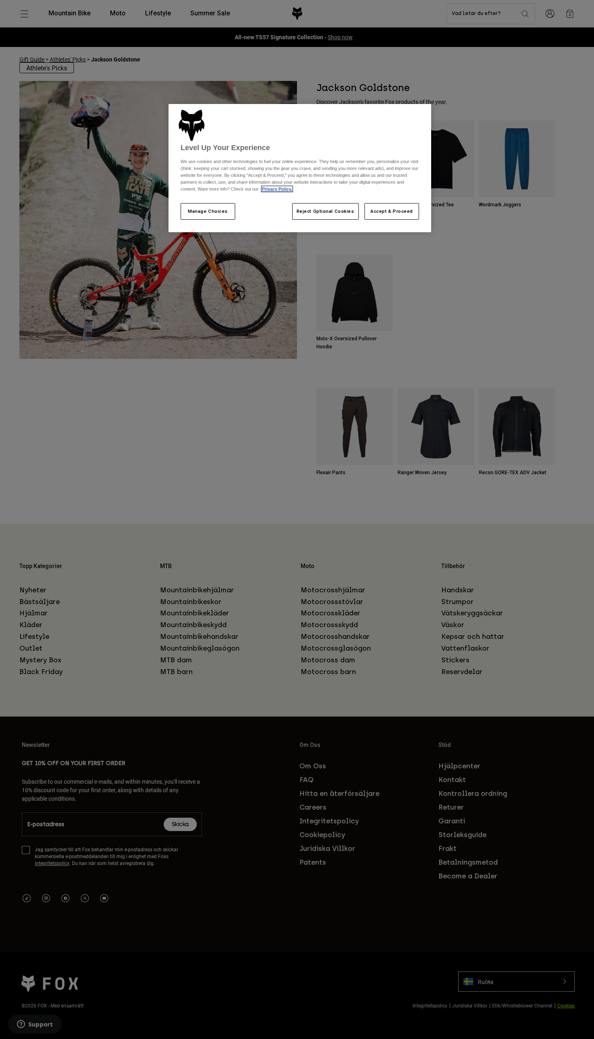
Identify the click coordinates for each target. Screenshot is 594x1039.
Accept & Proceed (392, 211)
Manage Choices (208, 211)
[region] (300, 168)
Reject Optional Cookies (325, 211)
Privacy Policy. (277, 189)
